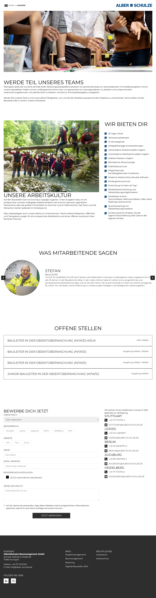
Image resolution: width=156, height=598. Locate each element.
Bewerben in (11, 426)
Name (7, 450)
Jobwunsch (10, 415)
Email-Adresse (12, 461)
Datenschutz (102, 558)
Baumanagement (74, 558)
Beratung (70, 562)
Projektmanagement (75, 555)
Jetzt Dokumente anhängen (26, 478)
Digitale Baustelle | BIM (76, 566)
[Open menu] (6, 5)
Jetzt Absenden (51, 515)
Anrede (8, 438)
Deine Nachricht (13, 486)
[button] (3, 278)
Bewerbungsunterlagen (18, 472)
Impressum (101, 555)
